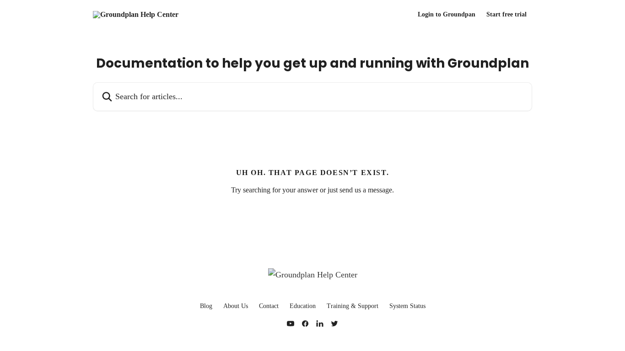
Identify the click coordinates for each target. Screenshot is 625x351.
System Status (407, 306)
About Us (235, 306)
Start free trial (506, 14)
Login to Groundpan (446, 14)
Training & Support (352, 306)
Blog (206, 306)
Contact (269, 306)
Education (303, 306)
